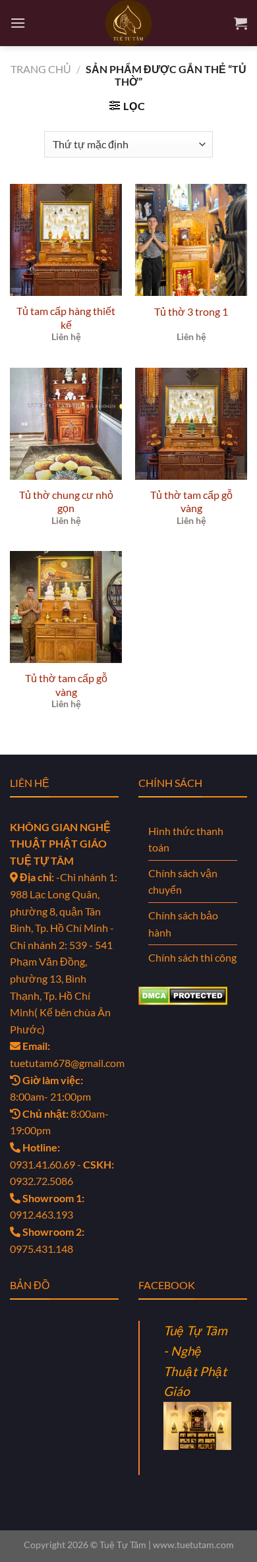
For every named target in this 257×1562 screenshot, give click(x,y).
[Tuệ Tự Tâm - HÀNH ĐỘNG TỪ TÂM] (128, 23)
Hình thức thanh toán (185, 839)
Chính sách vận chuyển (182, 881)
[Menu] (18, 23)
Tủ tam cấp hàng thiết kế (65, 317)
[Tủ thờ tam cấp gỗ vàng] (191, 424)
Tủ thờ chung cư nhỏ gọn (66, 501)
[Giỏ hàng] (240, 23)
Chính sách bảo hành (183, 924)
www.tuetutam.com (193, 1544)
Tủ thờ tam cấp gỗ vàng (191, 501)
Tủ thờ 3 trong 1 (191, 311)
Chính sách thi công (192, 957)
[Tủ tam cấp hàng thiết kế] (66, 240)
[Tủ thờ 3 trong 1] (191, 240)
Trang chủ (41, 69)
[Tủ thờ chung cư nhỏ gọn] (66, 424)
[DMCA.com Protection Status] (182, 994)
